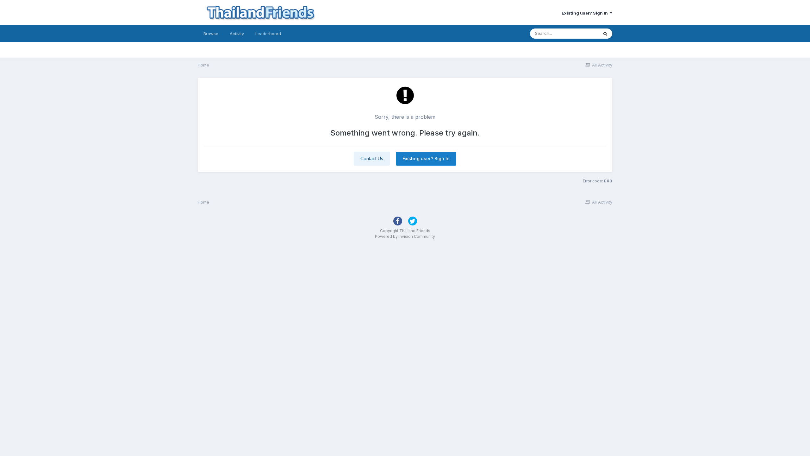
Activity (237, 33)
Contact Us (371, 158)
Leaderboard (268, 33)
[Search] (605, 33)
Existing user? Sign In (586, 13)
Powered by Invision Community (405, 236)
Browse (210, 33)
